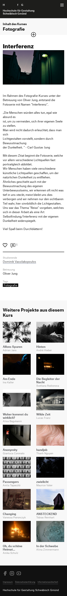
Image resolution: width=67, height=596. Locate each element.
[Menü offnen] (62, 5)
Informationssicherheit (48, 582)
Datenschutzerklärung (25, 582)
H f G (18, 9)
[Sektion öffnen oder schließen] (33, 34)
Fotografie (10, 285)
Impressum (8, 582)
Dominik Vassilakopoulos (19, 261)
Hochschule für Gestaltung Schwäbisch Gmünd (31, 590)
